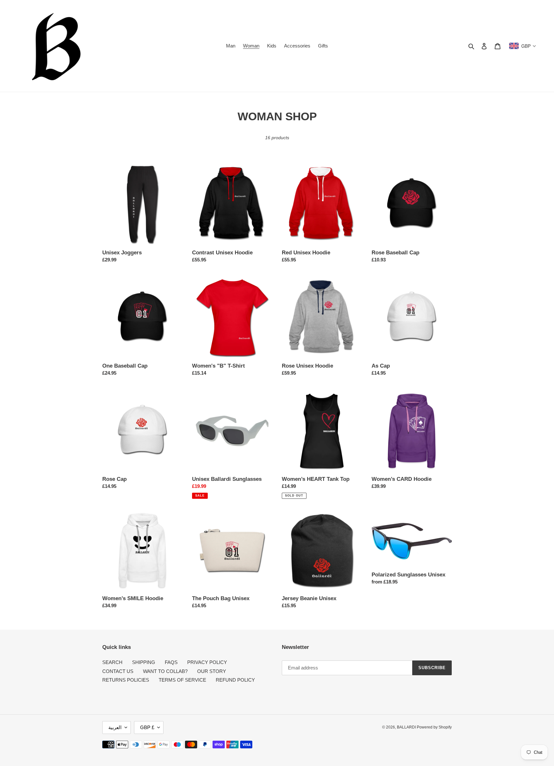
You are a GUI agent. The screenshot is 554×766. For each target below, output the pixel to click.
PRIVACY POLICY (207, 662)
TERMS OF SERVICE (182, 680)
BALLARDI (407, 727)
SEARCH (112, 662)
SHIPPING (143, 662)
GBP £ (147, 727)
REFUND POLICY (235, 680)
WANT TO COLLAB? (165, 671)
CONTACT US (117, 671)
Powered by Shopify (434, 727)
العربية (115, 727)
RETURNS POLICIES (125, 680)
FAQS (171, 662)
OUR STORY (211, 671)
